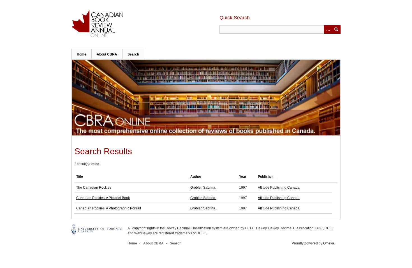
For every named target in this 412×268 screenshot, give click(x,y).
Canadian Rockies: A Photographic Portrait (108, 208)
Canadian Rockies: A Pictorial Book (103, 198)
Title (79, 177)
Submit (336, 29)
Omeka (328, 243)
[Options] (328, 29)
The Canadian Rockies (93, 188)
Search (133, 54)
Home (81, 54)
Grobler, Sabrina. (203, 188)
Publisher (266, 177)
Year (242, 177)
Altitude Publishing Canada (279, 188)
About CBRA (107, 54)
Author (195, 177)
